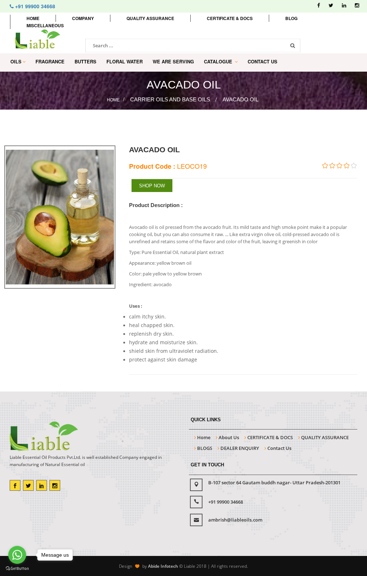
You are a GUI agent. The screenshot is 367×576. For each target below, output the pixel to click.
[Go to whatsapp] (17, 555)
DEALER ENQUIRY (239, 448)
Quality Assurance (150, 18)
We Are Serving (173, 61)
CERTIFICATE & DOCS (269, 437)
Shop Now (152, 185)
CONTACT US (262, 61)
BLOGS (204, 448)
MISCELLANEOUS (45, 25)
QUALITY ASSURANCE (324, 437)
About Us (228, 437)
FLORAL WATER (124, 61)
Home (33, 18)
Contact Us (278, 448)
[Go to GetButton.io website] (17, 568)
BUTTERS (85, 61)
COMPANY (83, 18)
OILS (16, 61)
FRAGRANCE (50, 61)
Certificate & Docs (230, 18)
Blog (291, 18)
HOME (113, 99)
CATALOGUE (219, 61)
